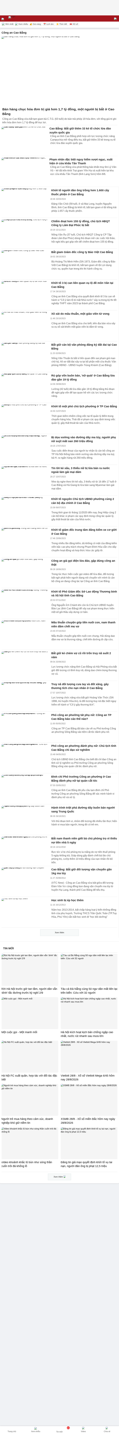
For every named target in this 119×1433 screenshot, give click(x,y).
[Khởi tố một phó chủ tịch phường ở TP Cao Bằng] (25, 418)
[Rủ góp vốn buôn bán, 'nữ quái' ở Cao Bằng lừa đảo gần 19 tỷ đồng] (25, 387)
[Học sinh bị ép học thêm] (25, 912)
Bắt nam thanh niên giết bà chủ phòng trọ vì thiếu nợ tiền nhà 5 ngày (84, 840)
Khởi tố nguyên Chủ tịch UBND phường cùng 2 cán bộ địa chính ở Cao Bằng (82, 501)
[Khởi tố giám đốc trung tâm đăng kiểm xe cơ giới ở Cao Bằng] (25, 542)
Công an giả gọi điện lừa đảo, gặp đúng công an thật (83, 562)
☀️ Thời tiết (61, 24)
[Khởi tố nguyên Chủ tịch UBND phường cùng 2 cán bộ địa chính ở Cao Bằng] (25, 511)
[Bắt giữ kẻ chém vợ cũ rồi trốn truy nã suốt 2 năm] (25, 665)
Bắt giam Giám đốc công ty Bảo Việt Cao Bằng (82, 252)
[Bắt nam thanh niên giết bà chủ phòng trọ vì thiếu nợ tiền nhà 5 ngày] (25, 850)
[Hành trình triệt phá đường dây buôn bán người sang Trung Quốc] (25, 819)
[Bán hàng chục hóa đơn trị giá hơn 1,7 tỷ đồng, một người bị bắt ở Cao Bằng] (59, 71)
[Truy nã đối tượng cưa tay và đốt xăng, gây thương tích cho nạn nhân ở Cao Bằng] (25, 696)
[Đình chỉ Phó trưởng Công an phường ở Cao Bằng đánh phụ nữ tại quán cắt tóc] (25, 788)
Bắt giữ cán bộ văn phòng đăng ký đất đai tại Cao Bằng (84, 346)
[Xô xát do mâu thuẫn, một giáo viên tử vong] (25, 325)
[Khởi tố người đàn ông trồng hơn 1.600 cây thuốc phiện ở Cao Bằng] (25, 202)
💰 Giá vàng (35, 24)
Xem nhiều (23, 24)
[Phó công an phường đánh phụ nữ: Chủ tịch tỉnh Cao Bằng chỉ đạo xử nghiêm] (25, 758)
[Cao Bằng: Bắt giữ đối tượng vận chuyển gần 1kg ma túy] (25, 881)
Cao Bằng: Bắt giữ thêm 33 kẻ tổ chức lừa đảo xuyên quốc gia (80, 130)
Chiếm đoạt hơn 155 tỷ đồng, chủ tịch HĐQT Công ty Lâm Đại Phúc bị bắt (80, 223)
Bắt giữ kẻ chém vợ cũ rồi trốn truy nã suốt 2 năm (81, 655)
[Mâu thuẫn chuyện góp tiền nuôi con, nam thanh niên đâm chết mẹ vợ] (25, 634)
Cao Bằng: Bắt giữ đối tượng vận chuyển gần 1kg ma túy (81, 871)
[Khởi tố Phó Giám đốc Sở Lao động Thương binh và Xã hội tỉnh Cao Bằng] (25, 603)
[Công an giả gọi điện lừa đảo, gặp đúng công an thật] (25, 573)
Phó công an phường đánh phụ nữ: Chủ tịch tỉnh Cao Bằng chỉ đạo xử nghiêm (83, 747)
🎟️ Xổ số (74, 24)
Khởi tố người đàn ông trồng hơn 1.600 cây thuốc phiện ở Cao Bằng (80, 192)
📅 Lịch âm (48, 24)
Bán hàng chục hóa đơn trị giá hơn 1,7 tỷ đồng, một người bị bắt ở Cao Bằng (58, 111)
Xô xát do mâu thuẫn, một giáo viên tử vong (80, 313)
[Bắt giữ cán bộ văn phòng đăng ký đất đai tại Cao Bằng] (25, 356)
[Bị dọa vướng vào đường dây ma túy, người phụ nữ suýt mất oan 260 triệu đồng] (25, 449)
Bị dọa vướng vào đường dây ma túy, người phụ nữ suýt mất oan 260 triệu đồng (83, 439)
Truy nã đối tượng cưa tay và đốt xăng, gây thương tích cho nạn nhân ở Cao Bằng (80, 686)
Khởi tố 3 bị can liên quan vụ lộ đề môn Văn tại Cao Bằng (82, 284)
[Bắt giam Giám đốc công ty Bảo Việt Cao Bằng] (25, 264)
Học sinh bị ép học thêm (67, 900)
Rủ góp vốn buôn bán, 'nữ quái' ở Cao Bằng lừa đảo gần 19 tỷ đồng (83, 377)
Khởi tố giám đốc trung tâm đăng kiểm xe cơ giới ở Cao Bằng (84, 531)
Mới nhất (9, 24)
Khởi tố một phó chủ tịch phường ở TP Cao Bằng (84, 406)
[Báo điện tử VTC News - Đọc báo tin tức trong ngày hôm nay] (19, 18)
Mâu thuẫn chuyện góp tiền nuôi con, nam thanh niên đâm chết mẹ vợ (83, 624)
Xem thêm (59, 932)
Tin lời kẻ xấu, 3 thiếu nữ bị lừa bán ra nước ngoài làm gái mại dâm (80, 470)
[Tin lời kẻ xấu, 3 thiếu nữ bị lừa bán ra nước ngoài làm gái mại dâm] (25, 480)
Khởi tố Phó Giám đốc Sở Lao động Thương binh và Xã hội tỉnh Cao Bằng (84, 593)
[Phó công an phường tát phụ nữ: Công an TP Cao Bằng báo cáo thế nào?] (25, 727)
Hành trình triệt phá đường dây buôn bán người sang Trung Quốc (83, 809)
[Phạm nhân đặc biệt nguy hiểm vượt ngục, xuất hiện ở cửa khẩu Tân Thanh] (25, 171)
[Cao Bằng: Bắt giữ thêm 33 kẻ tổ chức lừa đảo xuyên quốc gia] (25, 140)
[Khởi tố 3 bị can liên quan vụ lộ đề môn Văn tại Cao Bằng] (25, 295)
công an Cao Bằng (14, 32)
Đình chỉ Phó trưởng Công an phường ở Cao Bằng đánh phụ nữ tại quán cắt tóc (81, 778)
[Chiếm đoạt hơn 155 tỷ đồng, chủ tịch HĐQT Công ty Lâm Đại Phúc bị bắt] (25, 233)
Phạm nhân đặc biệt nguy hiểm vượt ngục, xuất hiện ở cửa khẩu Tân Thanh (80, 161)
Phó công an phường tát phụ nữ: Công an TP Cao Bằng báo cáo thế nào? (81, 717)
